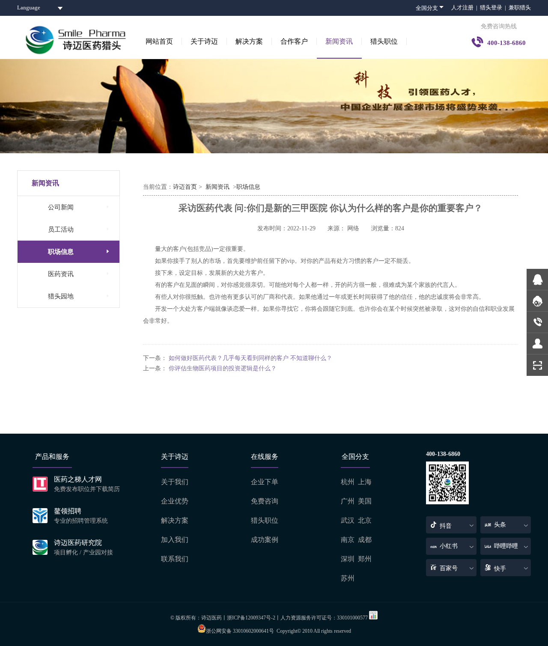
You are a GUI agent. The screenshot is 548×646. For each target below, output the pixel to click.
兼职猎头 (520, 7)
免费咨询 (264, 501)
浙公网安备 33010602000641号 (240, 631)
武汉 (347, 520)
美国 (365, 501)
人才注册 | (465, 7)
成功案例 (264, 539)
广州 (347, 501)
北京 (365, 520)
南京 (347, 539)
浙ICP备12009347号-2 (251, 618)
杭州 (347, 481)
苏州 (347, 578)
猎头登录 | (494, 7)
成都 (365, 539)
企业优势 (174, 501)
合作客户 (294, 41)
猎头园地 (79, 296)
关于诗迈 (204, 41)
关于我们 (174, 481)
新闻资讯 (339, 41)
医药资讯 (79, 273)
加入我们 (174, 539)
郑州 (365, 559)
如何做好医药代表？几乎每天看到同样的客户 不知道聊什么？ (250, 358)
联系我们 (174, 559)
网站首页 (159, 41)
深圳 (347, 559)
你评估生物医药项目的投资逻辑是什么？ (223, 368)
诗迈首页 (185, 187)
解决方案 (249, 41)
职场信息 (79, 251)
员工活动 (79, 229)
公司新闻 (79, 207)
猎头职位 (384, 41)
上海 (365, 481)
